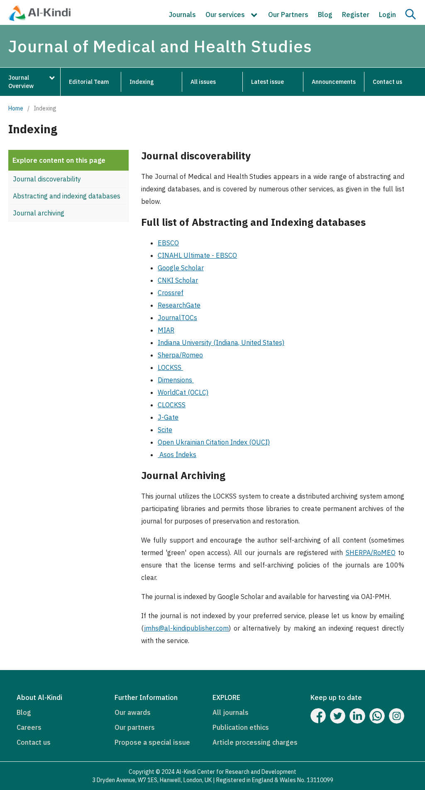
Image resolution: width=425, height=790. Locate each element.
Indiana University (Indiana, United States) (221, 342)
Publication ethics (240, 727)
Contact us (387, 82)
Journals (182, 14)
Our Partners (288, 14)
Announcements (334, 82)
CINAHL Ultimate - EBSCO (197, 255)
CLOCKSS (172, 405)
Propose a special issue (152, 742)
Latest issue (267, 82)
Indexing (141, 82)
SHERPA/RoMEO (371, 552)
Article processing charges (255, 742)
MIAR (166, 330)
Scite (165, 430)
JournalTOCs (177, 317)
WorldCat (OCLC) (183, 392)
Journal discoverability (47, 179)
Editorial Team (89, 82)
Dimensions (176, 380)
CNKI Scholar (178, 280)
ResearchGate (179, 305)
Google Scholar (181, 268)
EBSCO (168, 243)
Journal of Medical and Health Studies (160, 46)
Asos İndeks (177, 454)
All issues (203, 82)
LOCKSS (170, 367)
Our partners (135, 727)
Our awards (133, 712)
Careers (29, 727)
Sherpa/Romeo (180, 355)
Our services (226, 14)
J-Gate (168, 417)
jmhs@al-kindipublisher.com (186, 628)
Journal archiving (38, 213)
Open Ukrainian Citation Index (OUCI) (214, 442)
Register (355, 14)
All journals (230, 712)
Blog (325, 14)
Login (387, 14)
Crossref (170, 293)
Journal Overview (21, 82)
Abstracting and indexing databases (66, 196)
